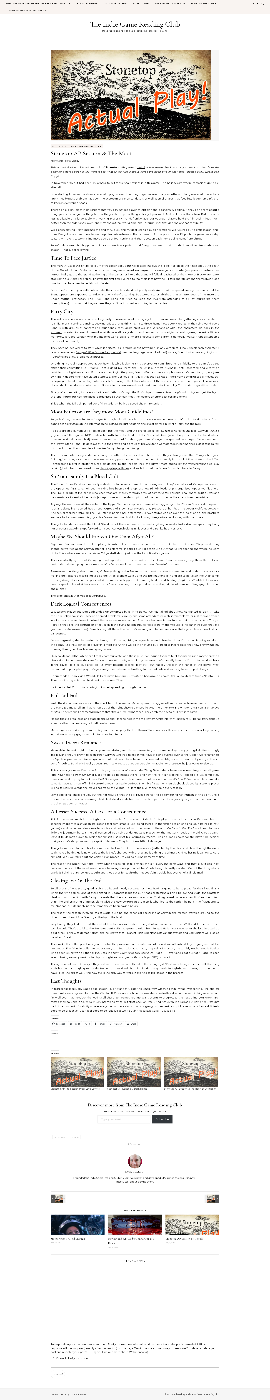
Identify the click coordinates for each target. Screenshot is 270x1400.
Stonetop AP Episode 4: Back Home (127, 1088)
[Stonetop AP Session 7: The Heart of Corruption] (191, 1072)
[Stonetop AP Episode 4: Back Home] (134, 1072)
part (140, 167)
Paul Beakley (73, 160)
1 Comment (135, 1144)
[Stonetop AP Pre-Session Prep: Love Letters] (77, 1072)
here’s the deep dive (153, 171)
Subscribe (162, 1119)
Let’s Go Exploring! (87, 3)
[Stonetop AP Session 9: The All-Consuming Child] (58, 1199)
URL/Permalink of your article (69, 1358)
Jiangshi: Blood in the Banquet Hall (98, 352)
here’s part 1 (73, 171)
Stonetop (74, 1137)
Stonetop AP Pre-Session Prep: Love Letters (75, 1088)
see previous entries (199, 270)
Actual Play (60, 146)
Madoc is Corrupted (92, 595)
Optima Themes (78, 1394)
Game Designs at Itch (203, 3)
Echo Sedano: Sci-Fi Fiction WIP (28, 10)
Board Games (141, 3)
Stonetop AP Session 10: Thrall (184, 1238)
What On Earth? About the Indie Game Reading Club (38, 3)
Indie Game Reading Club (85, 146)
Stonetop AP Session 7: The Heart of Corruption (190, 1088)
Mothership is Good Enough (68, 1238)
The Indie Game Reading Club (135, 24)
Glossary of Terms (116, 3)
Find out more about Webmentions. (124, 1352)
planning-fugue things (114, 468)
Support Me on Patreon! (170, 3)
